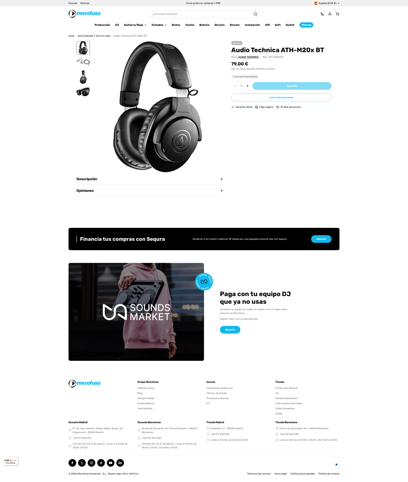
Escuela (73, 3)
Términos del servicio (259, 473)
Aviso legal (281, 473)
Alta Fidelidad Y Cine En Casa (94, 36)
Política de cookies (328, 473)
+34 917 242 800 (220, 434)
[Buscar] (255, 14)
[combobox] (204, 14)
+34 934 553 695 (289, 434)
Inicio (72, 36)
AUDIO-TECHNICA (249, 57)
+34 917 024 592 (82, 438)
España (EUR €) (327, 3)
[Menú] (16, 458)
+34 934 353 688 (151, 438)
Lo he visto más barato (281, 97)
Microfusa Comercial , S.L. (92, 473)
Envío (242, 68)
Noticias (84, 3)
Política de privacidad (303, 473)
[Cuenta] (330, 14)
